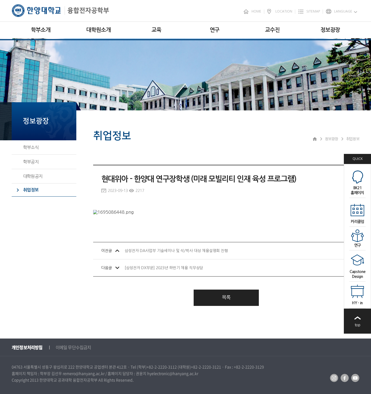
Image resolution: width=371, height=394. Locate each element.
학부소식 (31, 147)
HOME (256, 11)
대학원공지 (32, 176)
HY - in (357, 303)
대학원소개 (98, 30)
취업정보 (31, 190)
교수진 (272, 30)
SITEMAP (313, 11)
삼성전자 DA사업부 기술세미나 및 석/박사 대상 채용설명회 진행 (176, 251)
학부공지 (31, 162)
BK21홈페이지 (357, 190)
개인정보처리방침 (27, 347)
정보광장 (330, 30)
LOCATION (283, 11)
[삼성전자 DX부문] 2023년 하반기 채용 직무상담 (164, 268)
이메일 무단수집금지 (73, 347)
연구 (214, 30)
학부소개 (41, 30)
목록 (226, 297)
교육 (156, 30)
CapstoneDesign (357, 274)
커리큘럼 (357, 222)
